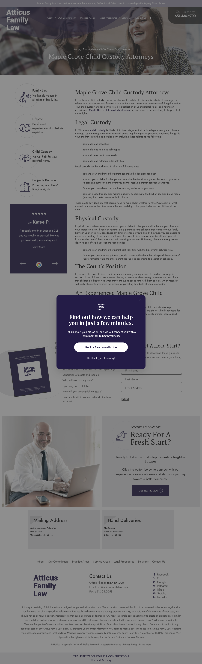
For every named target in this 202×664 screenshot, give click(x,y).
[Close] (140, 299)
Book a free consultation (101, 347)
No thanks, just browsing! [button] (101, 358)
